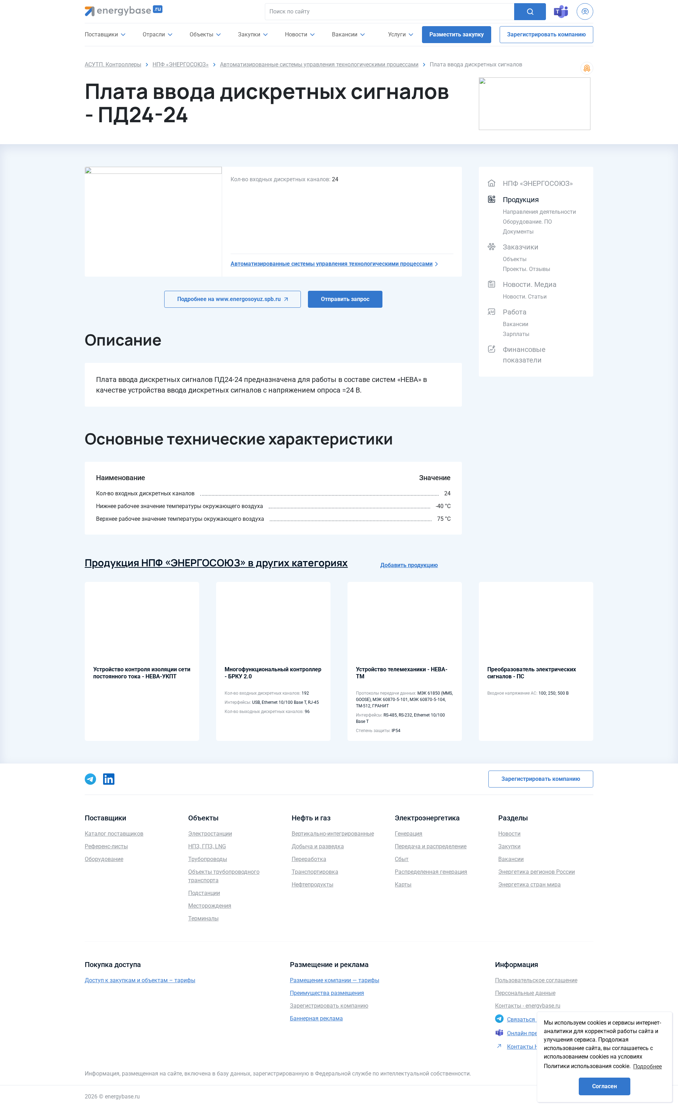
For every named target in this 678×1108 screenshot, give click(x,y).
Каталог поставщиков (114, 833)
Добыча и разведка (318, 846)
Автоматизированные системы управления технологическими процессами (332, 263)
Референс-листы (106, 846)
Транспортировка (315, 871)
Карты (403, 884)
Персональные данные (525, 993)
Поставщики (102, 34)
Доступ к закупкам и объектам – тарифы (140, 980)
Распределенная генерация (431, 871)
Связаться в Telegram (535, 1019)
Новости (297, 34)
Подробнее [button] (647, 1066)
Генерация (408, 833)
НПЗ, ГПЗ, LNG (207, 846)
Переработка (309, 859)
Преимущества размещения (327, 993)
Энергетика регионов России (536, 871)
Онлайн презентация (534, 1033)
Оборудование (104, 859)
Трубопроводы (207, 859)
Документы (518, 231)
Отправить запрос (345, 299)
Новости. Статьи (525, 296)
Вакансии (345, 34)
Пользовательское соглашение (536, 980)
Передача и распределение (430, 846)
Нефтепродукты (312, 884)
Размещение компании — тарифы (334, 980)
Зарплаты (516, 334)
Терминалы (203, 918)
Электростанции (210, 833)
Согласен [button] (604, 1086)
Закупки (250, 34)
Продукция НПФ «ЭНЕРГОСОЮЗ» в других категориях (216, 562)
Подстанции (204, 893)
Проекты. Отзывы (526, 269)
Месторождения (209, 905)
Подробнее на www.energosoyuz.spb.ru (229, 299)
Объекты (515, 259)
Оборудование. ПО (527, 221)
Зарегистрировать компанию (546, 34)
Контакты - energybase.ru (527, 1005)
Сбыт (402, 859)
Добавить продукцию (409, 565)
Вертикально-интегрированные (333, 833)
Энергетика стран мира (529, 884)
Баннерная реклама (316, 1018)
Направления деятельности (539, 211)
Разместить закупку (456, 34)
